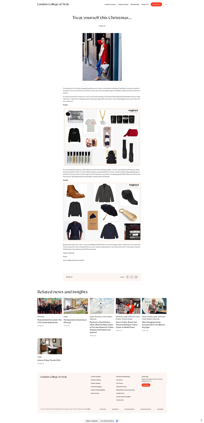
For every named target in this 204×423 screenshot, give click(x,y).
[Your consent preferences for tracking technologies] (201, 420)
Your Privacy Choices (107, 421)
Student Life (120, 393)
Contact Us (120, 400)
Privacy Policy (103, 409)
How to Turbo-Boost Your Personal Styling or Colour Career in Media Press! (127, 324)
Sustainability (160, 409)
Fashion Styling (96, 380)
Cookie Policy (115, 409)
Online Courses (123, 4)
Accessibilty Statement (145, 409)
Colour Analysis (96, 376)
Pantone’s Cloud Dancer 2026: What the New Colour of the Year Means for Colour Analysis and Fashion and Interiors (102, 327)
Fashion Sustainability (98, 390)
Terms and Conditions (129, 409)
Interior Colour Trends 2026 (48, 360)
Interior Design (95, 383)
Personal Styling (96, 386)
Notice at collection (92, 421)
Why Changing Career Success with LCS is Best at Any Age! (153, 324)
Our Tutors (119, 383)
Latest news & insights (123, 396)
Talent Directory (121, 386)
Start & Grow (95, 393)
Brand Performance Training (125, 390)
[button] (165, 4)
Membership (135, 4)
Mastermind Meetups (123, 376)
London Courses (110, 4)
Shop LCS (145, 4)
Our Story (119, 380)
